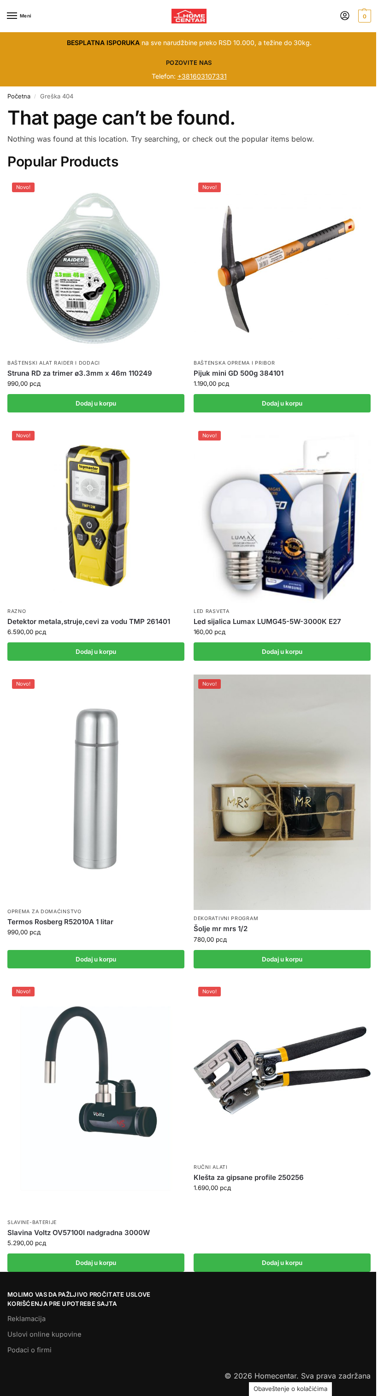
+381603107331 (202, 76)
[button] (363, 16)
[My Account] (344, 16)
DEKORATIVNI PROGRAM (226, 918)
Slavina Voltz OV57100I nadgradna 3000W (78, 1232)
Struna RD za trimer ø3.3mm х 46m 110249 (79, 373)
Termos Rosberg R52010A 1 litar (60, 921)
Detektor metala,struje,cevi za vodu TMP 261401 (88, 621)
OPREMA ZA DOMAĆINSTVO (44, 912)
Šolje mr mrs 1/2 (221, 928)
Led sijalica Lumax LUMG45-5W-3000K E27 (267, 621)
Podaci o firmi (29, 1350)
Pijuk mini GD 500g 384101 (239, 373)
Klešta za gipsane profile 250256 (249, 1177)
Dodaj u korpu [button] (96, 403)
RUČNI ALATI (211, 1167)
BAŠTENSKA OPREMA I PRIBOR (234, 363)
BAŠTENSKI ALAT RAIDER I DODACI (53, 363)
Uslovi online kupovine (44, 1334)
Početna (18, 96)
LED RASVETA (212, 611)
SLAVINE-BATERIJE (32, 1222)
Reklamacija (26, 1319)
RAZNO (16, 611)
